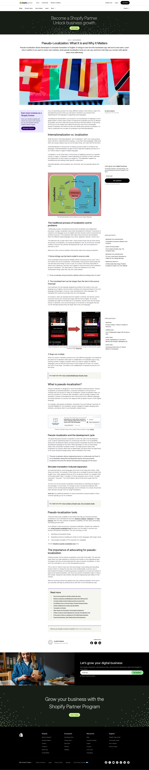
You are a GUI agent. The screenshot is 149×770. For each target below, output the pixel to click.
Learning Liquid (110, 330)
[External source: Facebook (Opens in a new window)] (91, 643)
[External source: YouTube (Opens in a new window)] (113, 762)
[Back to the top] (21, 735)
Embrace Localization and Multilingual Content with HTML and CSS (70, 598)
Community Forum (114, 740)
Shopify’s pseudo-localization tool (64, 544)
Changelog (90, 753)
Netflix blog (79, 348)
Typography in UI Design (59, 608)
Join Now (125, 2)
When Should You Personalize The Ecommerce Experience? (68, 610)
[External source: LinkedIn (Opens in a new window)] (99, 643)
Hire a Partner (113, 743)
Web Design (108, 322)
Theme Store (68, 740)
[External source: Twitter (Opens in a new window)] (95, 643)
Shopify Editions (46, 740)
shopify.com (108, 2)
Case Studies (39, 8)
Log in (116, 2)
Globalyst (90, 518)
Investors (44, 746)
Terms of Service (40, 762)
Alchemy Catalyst (80, 518)
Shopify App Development (112, 246)
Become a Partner (28, 128)
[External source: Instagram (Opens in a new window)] (117, 762)
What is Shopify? (46, 737)
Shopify (92, 429)
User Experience (77, 40)
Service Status (113, 746)
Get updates (117, 180)
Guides (88, 743)
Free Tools (90, 749)
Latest (47, 8)
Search (126, 8)
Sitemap (68, 762)
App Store (67, 743)
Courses (89, 746)
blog (69, 40)
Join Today (74, 28)
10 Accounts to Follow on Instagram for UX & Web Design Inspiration (70, 615)
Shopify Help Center (114, 737)
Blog (20, 8)
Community (45, 2)
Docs (37, 2)
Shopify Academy (56, 2)
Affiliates (66, 749)
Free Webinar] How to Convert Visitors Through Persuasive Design (70, 603)
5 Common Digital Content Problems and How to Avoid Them (69, 601)
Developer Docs (68, 737)
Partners (66, 746)
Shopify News (29, 8)
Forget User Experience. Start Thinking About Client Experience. (69, 617)
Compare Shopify (91, 740)
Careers (44, 743)
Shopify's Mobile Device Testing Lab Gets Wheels (66, 605)
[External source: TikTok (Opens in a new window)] (121, 762)
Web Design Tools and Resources (114, 239)
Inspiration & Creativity (112, 261)
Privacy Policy (59, 762)
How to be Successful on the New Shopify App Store (67, 596)
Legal (49, 762)
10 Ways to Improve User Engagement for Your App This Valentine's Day (71, 612)
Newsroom (45, 749)
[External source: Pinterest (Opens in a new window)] (128, 762)
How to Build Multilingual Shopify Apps (75, 375)
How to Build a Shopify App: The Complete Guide (78, 504)
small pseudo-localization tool (61, 528)
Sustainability (45, 753)
